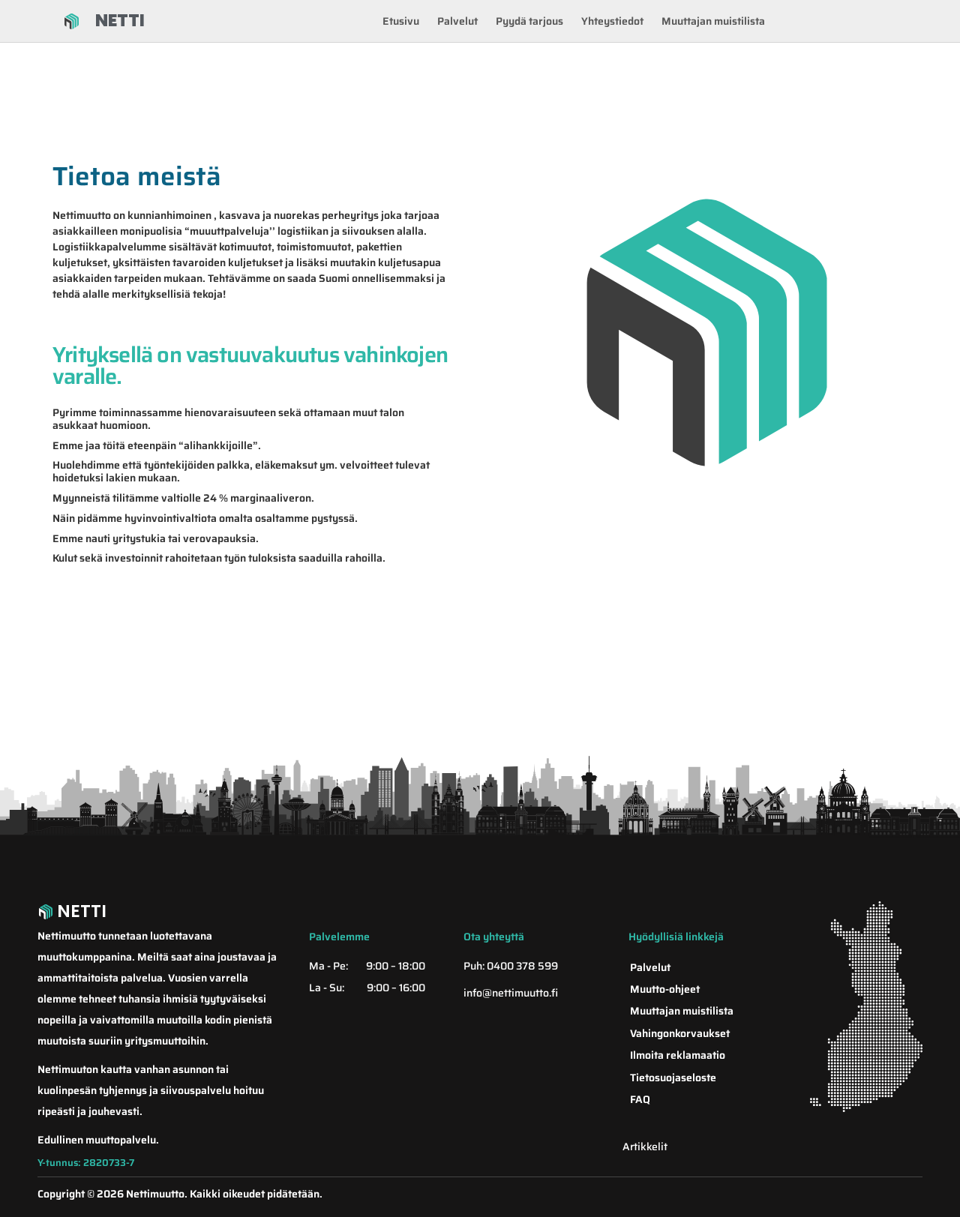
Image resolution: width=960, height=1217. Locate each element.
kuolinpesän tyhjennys (92, 1090)
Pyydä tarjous (529, 21)
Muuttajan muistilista (713, 21)
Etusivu (400, 21)
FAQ (640, 1099)
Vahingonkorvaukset (680, 1033)
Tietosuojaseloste (673, 1077)
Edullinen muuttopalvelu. (98, 1140)
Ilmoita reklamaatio (677, 1055)
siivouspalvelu (196, 1090)
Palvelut (457, 21)
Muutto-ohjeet (665, 989)
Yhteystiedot (612, 21)
